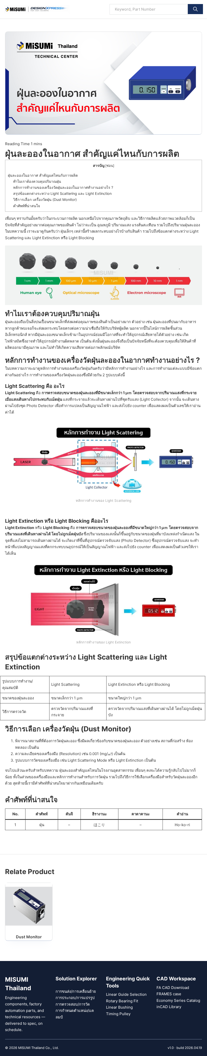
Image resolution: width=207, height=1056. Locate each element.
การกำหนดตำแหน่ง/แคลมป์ (75, 1013)
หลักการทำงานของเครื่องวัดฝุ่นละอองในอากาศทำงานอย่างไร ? (63, 187)
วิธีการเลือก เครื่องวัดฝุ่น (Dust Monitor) (45, 199)
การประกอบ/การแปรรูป (75, 997)
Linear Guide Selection (126, 994)
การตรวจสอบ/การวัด (73, 1004)
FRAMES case (169, 993)
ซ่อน (110, 166)
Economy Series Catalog (178, 1000)
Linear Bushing (119, 1007)
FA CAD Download (173, 987)
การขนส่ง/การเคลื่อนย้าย (76, 991)
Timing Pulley (118, 1013)
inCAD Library (169, 1006)
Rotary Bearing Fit (122, 1001)
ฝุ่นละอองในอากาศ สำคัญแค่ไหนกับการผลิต (43, 175)
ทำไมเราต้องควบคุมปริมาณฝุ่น (37, 181)
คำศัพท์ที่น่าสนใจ (26, 206)
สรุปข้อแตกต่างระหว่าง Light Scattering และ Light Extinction (62, 193)
